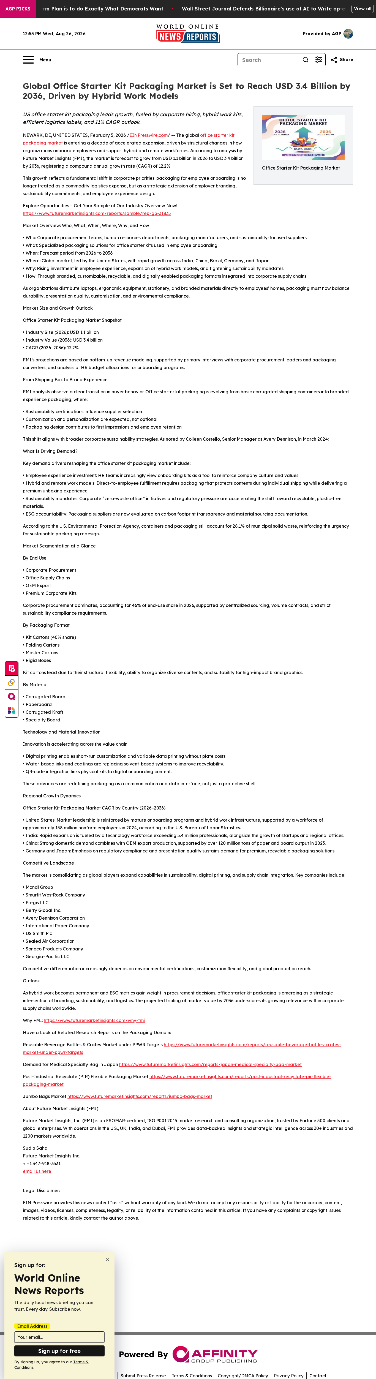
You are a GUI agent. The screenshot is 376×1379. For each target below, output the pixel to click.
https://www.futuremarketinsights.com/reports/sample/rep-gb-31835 (97, 213)
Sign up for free (59, 1350)
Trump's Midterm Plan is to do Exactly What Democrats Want (85, 9)
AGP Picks (18, 9)
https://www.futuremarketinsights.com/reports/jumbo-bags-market (139, 1096)
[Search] (305, 59)
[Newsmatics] (11, 710)
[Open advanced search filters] (318, 59)
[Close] (107, 1259)
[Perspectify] (11, 683)
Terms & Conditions (192, 1375)
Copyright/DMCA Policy (243, 1375)
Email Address (32, 1326)
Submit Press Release (143, 1375)
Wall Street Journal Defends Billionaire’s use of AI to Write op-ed (265, 9)
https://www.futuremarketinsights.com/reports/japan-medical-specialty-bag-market (210, 1064)
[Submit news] (11, 669)
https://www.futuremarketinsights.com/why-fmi (94, 1020)
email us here (37, 1171)
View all (362, 8)
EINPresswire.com (148, 135)
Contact (317, 1375)
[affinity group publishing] (11, 696)
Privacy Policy (289, 1375)
